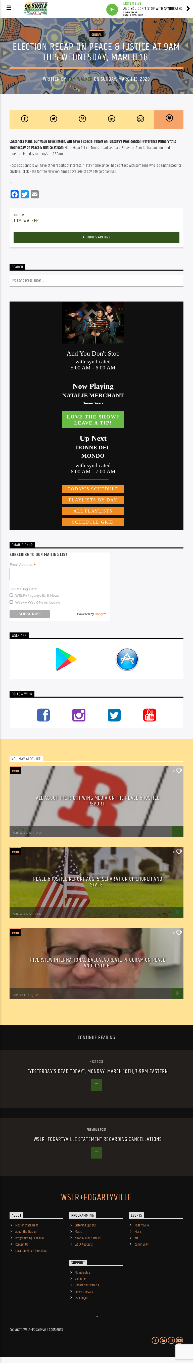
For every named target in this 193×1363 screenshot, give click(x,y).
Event (15, 771)
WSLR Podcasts (84, 1244)
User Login (81, 1298)
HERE (32, 171)
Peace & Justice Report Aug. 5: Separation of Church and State (97, 882)
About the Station (25, 1231)
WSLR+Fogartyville (96, 1198)
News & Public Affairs (88, 1238)
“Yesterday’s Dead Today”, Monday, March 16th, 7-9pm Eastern (97, 1071)
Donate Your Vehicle (87, 1285)
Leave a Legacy (84, 1292)
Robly (99, 614)
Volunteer (81, 1279)
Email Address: (23, 564)
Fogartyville (142, 1225)
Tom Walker (80, 79)
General (96, 34)
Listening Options (85, 1225)
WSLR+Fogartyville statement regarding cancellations (98, 1139)
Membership (82, 1272)
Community (142, 1244)
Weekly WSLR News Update (37, 602)
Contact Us (21, 1244)
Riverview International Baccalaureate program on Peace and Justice (97, 963)
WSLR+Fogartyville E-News (37, 595)
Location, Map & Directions (31, 1251)
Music (78, 1231)
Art (136, 1238)
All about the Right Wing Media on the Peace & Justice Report (98, 801)
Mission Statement (26, 1225)
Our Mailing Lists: (23, 589)
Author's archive (96, 237)
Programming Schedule (29, 1238)
